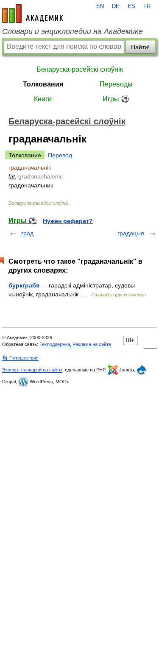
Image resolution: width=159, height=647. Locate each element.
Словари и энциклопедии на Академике (72, 31)
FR (147, 6)
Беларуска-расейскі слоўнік (79, 69)
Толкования (43, 84)
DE (116, 6)
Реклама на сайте (92, 344)
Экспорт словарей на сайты (32, 369)
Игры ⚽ (116, 99)
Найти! (140, 47)
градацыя (130, 233)
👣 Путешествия (20, 357)
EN (100, 6)
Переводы (116, 84)
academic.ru (32, 13)
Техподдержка (54, 344)
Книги (43, 99)
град (27, 233)
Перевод (60, 155)
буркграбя (23, 285)
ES (131, 6)
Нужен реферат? (68, 221)
